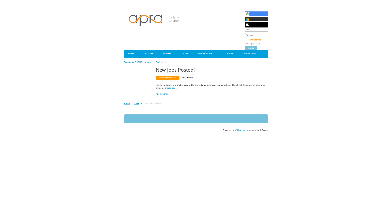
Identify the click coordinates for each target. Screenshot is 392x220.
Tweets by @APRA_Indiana (137, 62)
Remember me (254, 40)
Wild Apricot (240, 130)
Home (127, 103)
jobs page (172, 88)
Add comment (162, 94)
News (136, 103)
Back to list (161, 62)
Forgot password (252, 43)
